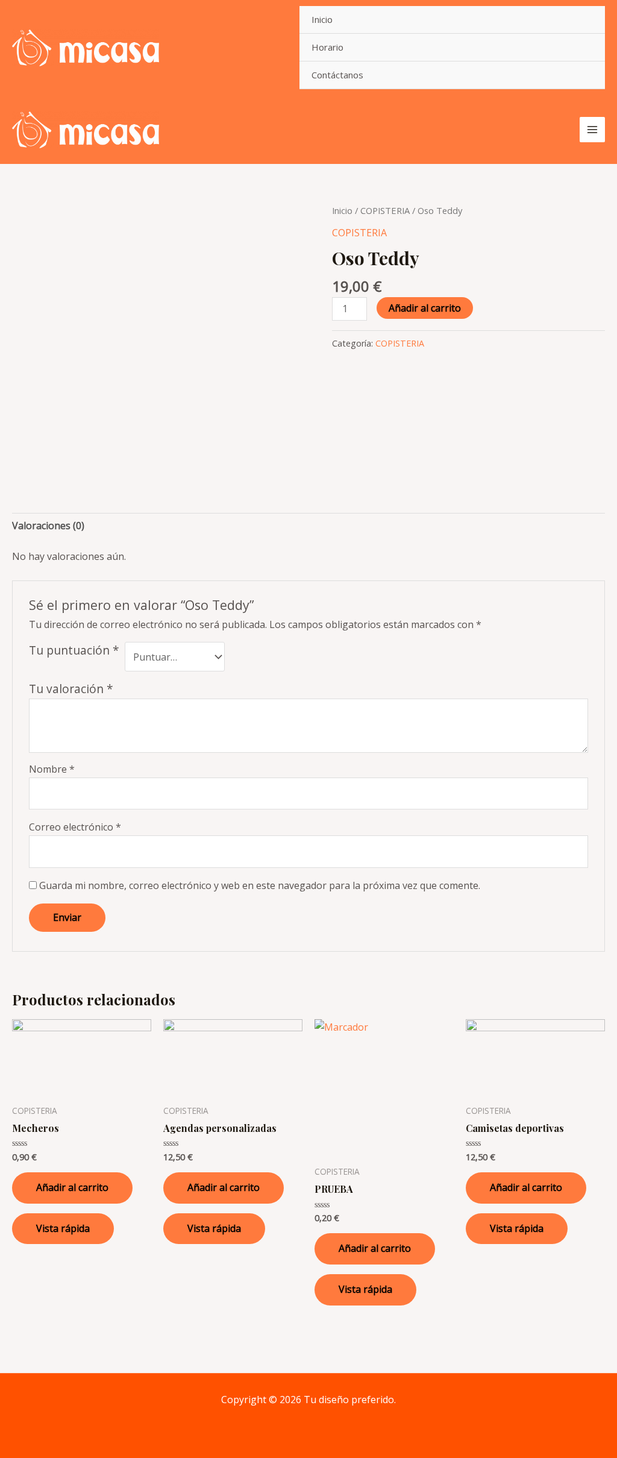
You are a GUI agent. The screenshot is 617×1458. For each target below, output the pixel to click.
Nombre (52, 769)
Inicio (322, 19)
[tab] (48, 526)
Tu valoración (71, 688)
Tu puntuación (74, 650)
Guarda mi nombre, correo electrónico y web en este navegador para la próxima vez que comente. (259, 885)
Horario (327, 47)
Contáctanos (337, 75)
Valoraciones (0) (48, 525)
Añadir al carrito (425, 308)
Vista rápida (63, 1228)
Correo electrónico (75, 827)
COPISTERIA (385, 210)
